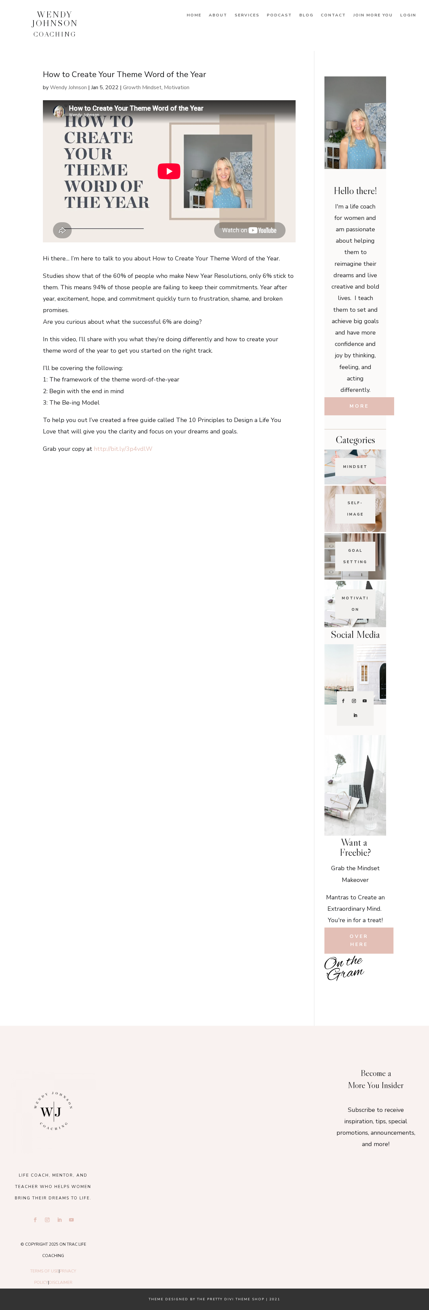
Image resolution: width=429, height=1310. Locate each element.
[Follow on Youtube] (365, 701)
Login (408, 15)
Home (194, 15)
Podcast (279, 15)
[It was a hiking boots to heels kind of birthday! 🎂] (148, 1078)
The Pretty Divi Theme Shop (230, 1299)
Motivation (176, 87)
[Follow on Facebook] (343, 701)
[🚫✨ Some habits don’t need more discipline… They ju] (376, 991)
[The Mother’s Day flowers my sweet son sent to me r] (214, 1078)
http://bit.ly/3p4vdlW (123, 449)
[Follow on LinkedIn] (355, 715)
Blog (306, 15)
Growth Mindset (142, 87)
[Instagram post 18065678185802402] (355, 991)
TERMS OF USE (44, 1271)
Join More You (373, 15)
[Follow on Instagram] (354, 701)
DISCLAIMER (60, 1282)
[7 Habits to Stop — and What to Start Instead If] (335, 991)
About (218, 15)
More (359, 406)
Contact (333, 15)
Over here (359, 940)
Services (247, 15)
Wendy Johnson (68, 87)
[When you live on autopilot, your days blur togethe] (376, 976)
